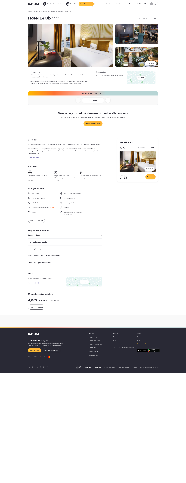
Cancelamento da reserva (144, 344)
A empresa (116, 337)
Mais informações (36, 220)
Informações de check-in (37, 242)
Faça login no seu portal (51, 350)
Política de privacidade (146, 367)
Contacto (139, 337)
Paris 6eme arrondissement (55, 11)
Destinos (109, 4)
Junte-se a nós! (34, 350)
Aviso (114, 340)
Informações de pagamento (38, 249)
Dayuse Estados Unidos (95, 344)
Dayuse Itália (92, 348)
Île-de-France (37, 11)
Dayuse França (93, 337)
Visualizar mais (33, 158)
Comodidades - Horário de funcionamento (44, 256)
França (30, 11)
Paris (44, 11)
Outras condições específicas (39, 263)
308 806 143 (35, 283)
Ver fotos (151, 63)
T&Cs (156, 367)
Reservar (150, 177)
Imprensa (115, 344)
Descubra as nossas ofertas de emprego (123, 347)
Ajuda (131, 4)
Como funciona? (120, 4)
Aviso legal (134, 367)
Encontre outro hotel (93, 124)
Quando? (94, 100)
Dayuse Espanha (93, 351)
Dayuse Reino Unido (94, 341)
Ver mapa (141, 77)
